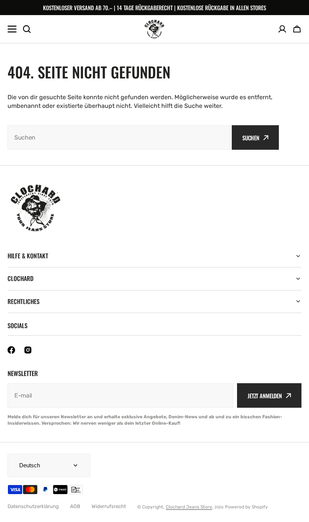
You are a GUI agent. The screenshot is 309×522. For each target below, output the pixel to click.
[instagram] (28, 350)
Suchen (250, 138)
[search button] (26, 29)
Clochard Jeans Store (189, 507)
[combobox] (119, 137)
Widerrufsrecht (109, 506)
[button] (296, 29)
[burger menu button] (12, 29)
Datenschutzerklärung (33, 506)
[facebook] (11, 350)
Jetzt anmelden (265, 396)
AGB (75, 506)
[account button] (282, 29)
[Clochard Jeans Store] (154, 29)
